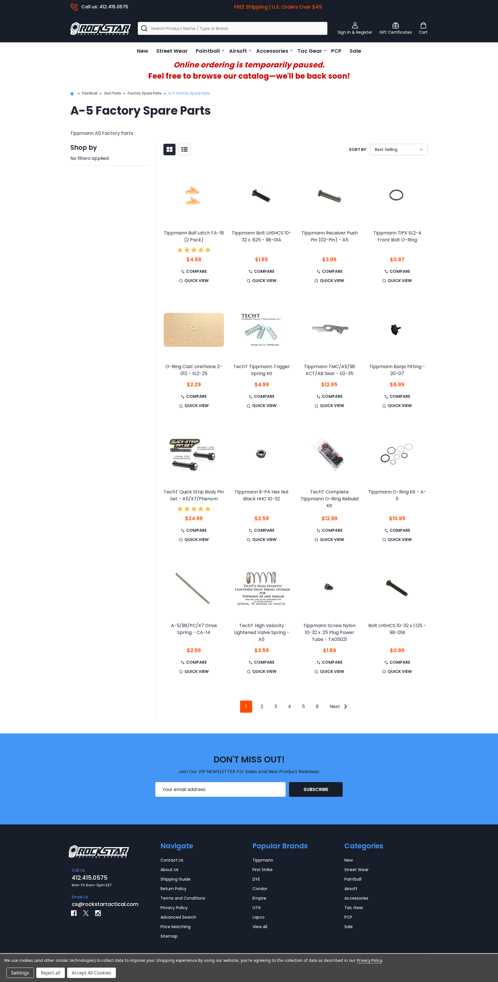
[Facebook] (74, 913)
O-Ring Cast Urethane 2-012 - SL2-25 (193, 370)
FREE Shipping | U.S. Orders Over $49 (278, 6)
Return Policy (173, 889)
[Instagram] (98, 913)
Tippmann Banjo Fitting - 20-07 (397, 370)
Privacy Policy (174, 908)
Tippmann (262, 860)
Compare (196, 271)
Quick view (196, 280)
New (142, 50)
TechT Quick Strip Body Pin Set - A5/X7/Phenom (194, 495)
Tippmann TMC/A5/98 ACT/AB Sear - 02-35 (329, 370)
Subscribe (315, 789)
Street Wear (172, 50)
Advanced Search (178, 917)
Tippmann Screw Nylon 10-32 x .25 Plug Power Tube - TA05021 (329, 632)
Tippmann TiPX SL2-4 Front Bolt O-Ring (397, 236)
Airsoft (238, 50)
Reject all (50, 973)
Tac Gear (309, 50)
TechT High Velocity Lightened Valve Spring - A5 (261, 632)
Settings (20, 973)
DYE (256, 879)
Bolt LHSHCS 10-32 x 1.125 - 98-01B (397, 629)
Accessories (272, 50)
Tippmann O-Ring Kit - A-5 (397, 495)
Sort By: (358, 149)
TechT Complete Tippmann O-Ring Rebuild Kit (330, 499)
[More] (223, 50)
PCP (336, 50)
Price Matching (175, 927)
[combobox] (232, 28)
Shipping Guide (175, 879)
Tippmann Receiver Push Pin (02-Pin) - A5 (329, 236)
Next (335, 706)
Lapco (258, 917)
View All (259, 927)
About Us (169, 870)
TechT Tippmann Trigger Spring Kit (261, 370)
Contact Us (172, 860)
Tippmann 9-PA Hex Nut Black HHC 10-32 (262, 495)
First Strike (262, 870)
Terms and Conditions (183, 898)
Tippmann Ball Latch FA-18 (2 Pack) (194, 236)
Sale (355, 50)
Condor (259, 889)
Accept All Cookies (91, 973)
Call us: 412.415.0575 (104, 6)
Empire (259, 898)
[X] (86, 913)
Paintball (208, 50)
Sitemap (169, 936)
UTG (256, 908)
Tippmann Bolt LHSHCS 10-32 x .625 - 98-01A (261, 236)
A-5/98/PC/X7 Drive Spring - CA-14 (194, 629)
